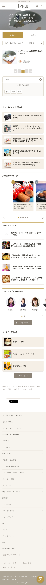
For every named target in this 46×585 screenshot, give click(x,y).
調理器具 (5, 498)
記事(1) (12, 35)
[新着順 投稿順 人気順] (36, 43)
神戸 (19, 92)
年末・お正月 (6, 453)
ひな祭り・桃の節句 (9, 460)
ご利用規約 (33, 576)
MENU (3, 5)
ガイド (4, 530)
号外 (3, 542)
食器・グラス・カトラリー (11, 492)
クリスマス (6, 447)
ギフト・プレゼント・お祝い (12, 415)
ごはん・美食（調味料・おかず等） (14, 472)
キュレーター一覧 (8, 563)
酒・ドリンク (6, 485)
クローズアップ (7, 517)
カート (36, 5)
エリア (7, 80)
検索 (42, 5)
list (19, 401)
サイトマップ (6, 579)
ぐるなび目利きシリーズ (21, 576)
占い (3, 523)
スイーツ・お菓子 (8, 479)
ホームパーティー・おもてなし (12, 428)
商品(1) (33, 35)
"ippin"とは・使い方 (9, 567)
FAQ (13, 579)
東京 (7, 92)
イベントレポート (8, 511)
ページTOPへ (23, 395)
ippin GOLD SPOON (9, 549)
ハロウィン (6, 441)
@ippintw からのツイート (11, 555)
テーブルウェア (7, 504)
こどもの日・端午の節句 (10, 466)
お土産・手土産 (7, 422)
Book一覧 (26, 563)
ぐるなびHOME (7, 576)
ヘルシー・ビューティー (10, 434)
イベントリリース (8, 536)
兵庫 (13, 92)
